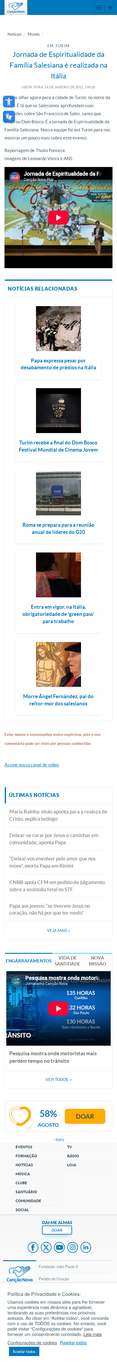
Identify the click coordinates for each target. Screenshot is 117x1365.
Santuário (26, 1192)
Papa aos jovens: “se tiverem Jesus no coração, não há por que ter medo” (49, 909)
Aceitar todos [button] (24, 1351)
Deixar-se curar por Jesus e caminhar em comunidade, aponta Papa (53, 838)
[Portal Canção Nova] (15, 7)
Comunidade (28, 1201)
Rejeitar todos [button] (73, 1342)
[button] (9, 101)
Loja (71, 1165)
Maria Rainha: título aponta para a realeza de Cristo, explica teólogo (58, 815)
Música (23, 1174)
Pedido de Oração (54, 1279)
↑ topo (58, 1140)
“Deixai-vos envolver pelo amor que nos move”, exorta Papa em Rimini (52, 862)
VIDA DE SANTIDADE (67, 960)
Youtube (59, 1248)
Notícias (15, 34)
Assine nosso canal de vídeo (31, 764)
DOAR (57, 1230)
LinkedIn (86, 1248)
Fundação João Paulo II (58, 1266)
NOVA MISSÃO (97, 960)
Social (22, 1210)
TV (69, 1147)
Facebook (33, 1248)
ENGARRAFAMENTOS (29, 960)
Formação (26, 1156)
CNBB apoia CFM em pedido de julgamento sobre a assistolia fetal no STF (57, 885)
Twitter (46, 1248)
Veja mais (58, 930)
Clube (21, 1183)
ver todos (59, 1079)
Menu (99, 7)
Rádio (73, 1156)
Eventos (24, 1147)
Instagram (72, 1248)
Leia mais (92, 1334)
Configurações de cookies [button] (32, 1342)
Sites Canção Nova (109, 7)
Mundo (34, 34)
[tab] (28, 960)
